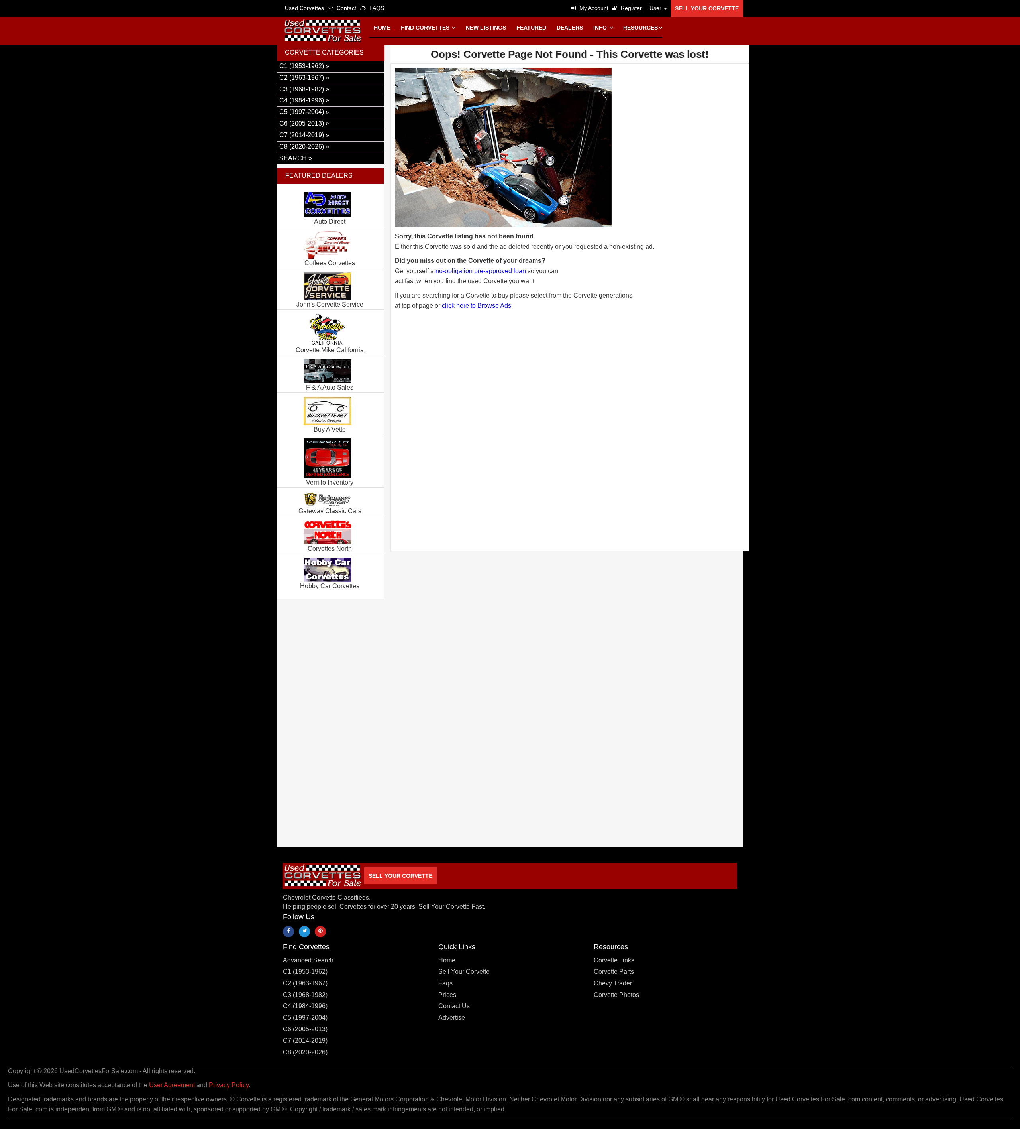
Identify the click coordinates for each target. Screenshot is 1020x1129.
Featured (531, 27)
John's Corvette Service (329, 304)
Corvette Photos (616, 994)
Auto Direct (329, 221)
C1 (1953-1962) (305, 971)
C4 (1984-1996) (305, 1006)
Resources (640, 27)
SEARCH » (295, 158)
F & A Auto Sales (329, 387)
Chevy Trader (613, 983)
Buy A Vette (330, 429)
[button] (656, 8)
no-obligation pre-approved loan (480, 271)
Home (382, 27)
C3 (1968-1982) (305, 994)
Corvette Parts (614, 971)
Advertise (451, 1017)
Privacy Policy (229, 1085)
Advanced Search (308, 960)
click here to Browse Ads (476, 305)
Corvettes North (330, 548)
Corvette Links (614, 960)
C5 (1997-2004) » (304, 111)
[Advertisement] (570, 402)
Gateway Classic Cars (329, 511)
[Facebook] (288, 931)
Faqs (445, 983)
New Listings (486, 27)
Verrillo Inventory (329, 482)
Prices (447, 994)
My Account (593, 8)
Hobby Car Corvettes (329, 586)
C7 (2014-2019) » (304, 135)
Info (600, 27)
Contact (345, 8)
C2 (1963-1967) (305, 983)
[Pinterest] (320, 931)
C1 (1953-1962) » (304, 66)
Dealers (570, 27)
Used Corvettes (304, 8)
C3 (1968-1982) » (304, 89)
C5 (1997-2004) (305, 1017)
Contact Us (454, 1006)
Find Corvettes (426, 27)
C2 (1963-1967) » (304, 77)
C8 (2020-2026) (305, 1052)
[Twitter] (304, 931)
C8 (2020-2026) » (304, 146)
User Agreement (172, 1085)
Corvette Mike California (330, 350)
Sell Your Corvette (707, 8)
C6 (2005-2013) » (304, 123)
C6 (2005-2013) (305, 1029)
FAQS (376, 8)
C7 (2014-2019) (305, 1040)
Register (630, 8)
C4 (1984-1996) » (304, 100)
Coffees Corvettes (329, 263)
